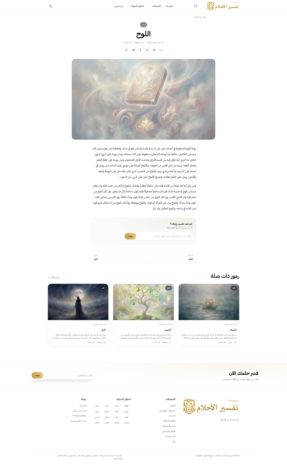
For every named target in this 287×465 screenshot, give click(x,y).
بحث (130, 236)
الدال (97, 411)
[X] (147, 50)
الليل (103, 330)
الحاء (116, 411)
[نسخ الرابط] (126, 50)
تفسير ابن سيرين (79, 410)
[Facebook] (140, 50)
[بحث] (196, 6)
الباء (116, 405)
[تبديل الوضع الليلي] (51, 6)
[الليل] (78, 302)
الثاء (96, 405)
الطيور (172, 405)
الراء (116, 417)
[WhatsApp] (154, 50)
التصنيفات (156, 6)
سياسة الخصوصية (78, 421)
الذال (126, 417)
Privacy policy (79, 415)
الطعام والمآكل (169, 421)
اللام (196, 17)
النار (173, 441)
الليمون (167, 330)
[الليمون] (143, 302)
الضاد (106, 422)
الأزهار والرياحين (168, 431)
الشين (126, 422)
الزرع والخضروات (168, 426)
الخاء (107, 411)
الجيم (126, 411)
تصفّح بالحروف (137, 6)
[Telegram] (133, 50)
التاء (106, 405)
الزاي (107, 417)
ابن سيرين (118, 6)
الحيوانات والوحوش (167, 410)
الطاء (97, 422)
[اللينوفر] (209, 302)
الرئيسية (169, 6)
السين (96, 417)
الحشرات (171, 415)
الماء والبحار (170, 436)
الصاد (116, 422)
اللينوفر (233, 330)
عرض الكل (55, 277)
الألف (126, 405)
